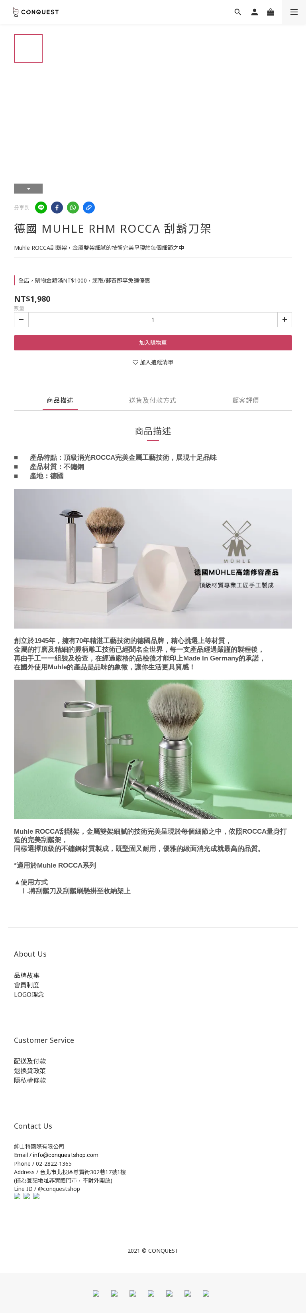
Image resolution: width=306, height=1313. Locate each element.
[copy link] (89, 208)
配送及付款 (30, 1061)
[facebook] (57, 208)
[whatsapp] (73, 208)
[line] (41, 208)
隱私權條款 (30, 1080)
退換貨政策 (30, 1070)
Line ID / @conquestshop (47, 1188)
